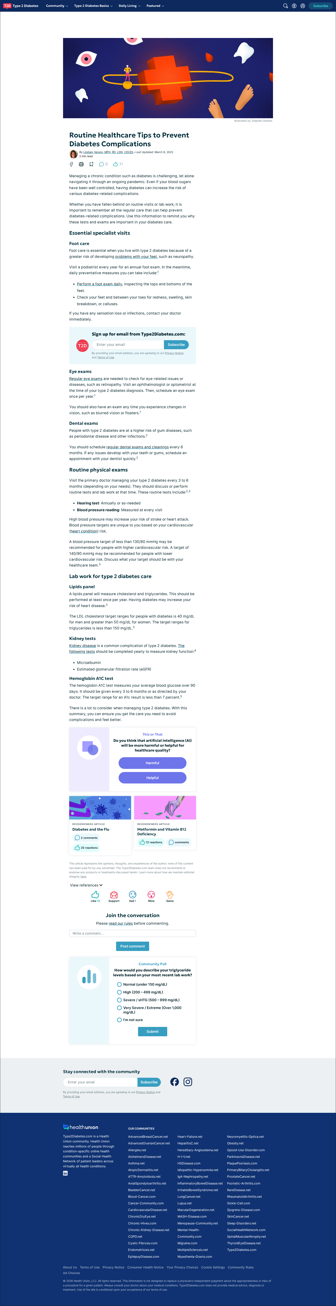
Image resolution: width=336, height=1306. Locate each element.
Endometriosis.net (141, 1250)
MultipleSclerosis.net (193, 1250)
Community (55, 6)
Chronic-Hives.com (142, 1223)
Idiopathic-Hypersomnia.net (198, 1170)
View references (84, 885)
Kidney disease (82, 645)
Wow (149, 896)
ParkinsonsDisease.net (243, 1157)
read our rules (121, 923)
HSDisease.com (189, 1163)
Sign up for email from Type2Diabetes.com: (138, 334)
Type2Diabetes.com (241, 1250)
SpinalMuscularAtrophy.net (246, 1236)
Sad (130, 896)
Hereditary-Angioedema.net (198, 1150)
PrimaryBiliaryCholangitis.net (248, 1170)
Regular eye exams (85, 378)
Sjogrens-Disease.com (243, 1210)
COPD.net (135, 1236)
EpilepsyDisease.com (143, 1256)
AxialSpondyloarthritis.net (147, 1183)
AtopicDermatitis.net (143, 1170)
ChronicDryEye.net (142, 1216)
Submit (153, 1031)
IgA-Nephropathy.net (193, 1176)
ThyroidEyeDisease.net (244, 1243)
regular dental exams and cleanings (137, 447)
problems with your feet (136, 256)
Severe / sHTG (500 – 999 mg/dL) (151, 1000)
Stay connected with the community (101, 1071)
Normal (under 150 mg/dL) (145, 984)
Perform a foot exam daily (99, 284)
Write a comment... (88, 933)
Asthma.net (136, 1163)
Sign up (313, 1276)
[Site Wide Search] (285, 6)
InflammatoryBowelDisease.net (200, 1183)
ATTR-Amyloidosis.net (144, 1176)
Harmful (152, 763)
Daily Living (128, 6)
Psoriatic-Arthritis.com (243, 1183)
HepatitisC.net (188, 1143)
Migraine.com (187, 1243)
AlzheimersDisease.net (144, 1157)
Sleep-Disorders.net (241, 1223)
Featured (153, 6)
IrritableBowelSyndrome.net (198, 1190)
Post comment (132, 946)
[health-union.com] (80, 1128)
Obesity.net (235, 1143)
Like (94, 896)
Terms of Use (105, 357)
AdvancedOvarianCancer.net (149, 1143)
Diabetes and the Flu (90, 829)
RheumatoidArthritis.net (244, 1196)
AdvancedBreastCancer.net (148, 1137)
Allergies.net (137, 1150)
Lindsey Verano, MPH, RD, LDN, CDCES (108, 152)
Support (112, 896)
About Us (70, 1267)
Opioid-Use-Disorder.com (246, 1150)
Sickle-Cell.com (238, 1203)
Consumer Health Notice (145, 1267)
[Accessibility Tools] (294, 6)
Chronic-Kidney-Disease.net (148, 1230)
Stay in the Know (232, 1257)
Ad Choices (71, 1273)
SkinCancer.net (238, 1216)
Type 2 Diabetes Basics (91, 6)
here (83, 876)
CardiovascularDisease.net (147, 1210)
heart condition (84, 531)
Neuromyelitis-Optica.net (245, 1137)
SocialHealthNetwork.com (246, 1230)
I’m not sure (133, 1020)
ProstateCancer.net (241, 1176)
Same (168, 896)
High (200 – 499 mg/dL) (143, 992)
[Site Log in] (302, 6)
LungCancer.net (189, 1196)
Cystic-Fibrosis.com (143, 1243)
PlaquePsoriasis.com (242, 1163)
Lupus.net (185, 1203)
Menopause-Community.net (198, 1223)
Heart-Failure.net (190, 1137)
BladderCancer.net (141, 1190)
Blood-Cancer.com (142, 1196)
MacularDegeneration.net (196, 1210)
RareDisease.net (239, 1190)
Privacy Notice (297, 1286)
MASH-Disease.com (192, 1216)
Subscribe (176, 345)
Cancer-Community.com (146, 1203)
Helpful (152, 778)
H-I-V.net (184, 1157)
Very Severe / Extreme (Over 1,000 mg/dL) (152, 1010)
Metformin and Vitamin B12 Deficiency (161, 831)
